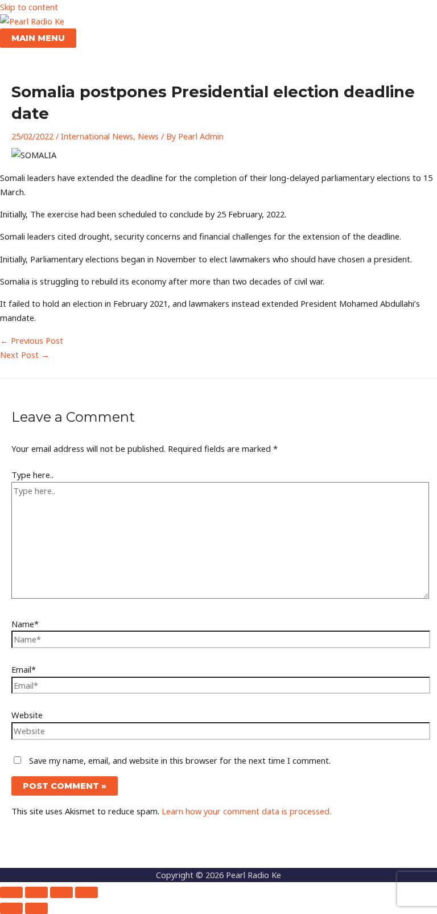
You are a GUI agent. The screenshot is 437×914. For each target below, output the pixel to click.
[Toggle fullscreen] (36, 892)
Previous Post (31, 340)
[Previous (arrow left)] (11, 908)
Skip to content (29, 7)
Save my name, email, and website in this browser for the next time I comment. (180, 760)
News (148, 136)
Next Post (25, 354)
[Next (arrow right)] (36, 908)
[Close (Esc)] (86, 892)
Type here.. (32, 474)
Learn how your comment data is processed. (246, 811)
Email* (23, 669)
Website (27, 715)
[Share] (61, 892)
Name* (25, 623)
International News (97, 136)
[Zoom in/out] (11, 892)
